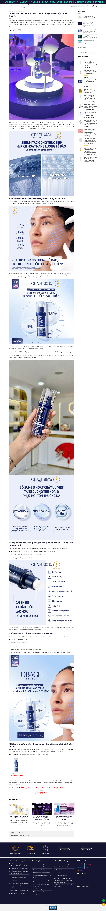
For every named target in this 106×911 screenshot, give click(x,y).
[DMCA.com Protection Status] (53, 908)
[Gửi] (84, 6)
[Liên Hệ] (103, 900)
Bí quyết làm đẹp (13, 11)
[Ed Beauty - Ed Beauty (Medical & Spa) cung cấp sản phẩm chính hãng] (15, 6)
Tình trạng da (44, 5)
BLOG (66, 5)
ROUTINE (53, 5)
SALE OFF (60, 5)
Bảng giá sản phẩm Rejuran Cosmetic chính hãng (89, 42)
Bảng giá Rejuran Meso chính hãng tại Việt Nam (90, 36)
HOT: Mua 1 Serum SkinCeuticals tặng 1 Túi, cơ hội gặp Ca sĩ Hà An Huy (89, 24)
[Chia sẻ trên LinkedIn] (47, 793)
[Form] (103, 904)
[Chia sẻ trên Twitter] (39, 793)
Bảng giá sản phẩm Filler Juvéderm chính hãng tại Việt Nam (90, 31)
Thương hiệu (34, 5)
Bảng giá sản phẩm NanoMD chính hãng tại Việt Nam (89, 18)
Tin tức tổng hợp (22, 11)
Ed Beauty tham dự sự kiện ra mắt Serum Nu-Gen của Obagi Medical (42, 788)
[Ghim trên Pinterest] (44, 793)
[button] (93, 6)
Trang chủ (26, 5)
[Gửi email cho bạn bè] (41, 793)
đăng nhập (19, 835)
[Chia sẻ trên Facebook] (36, 793)
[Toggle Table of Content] (18, 30)
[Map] (96, 6)
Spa (25, 7)
